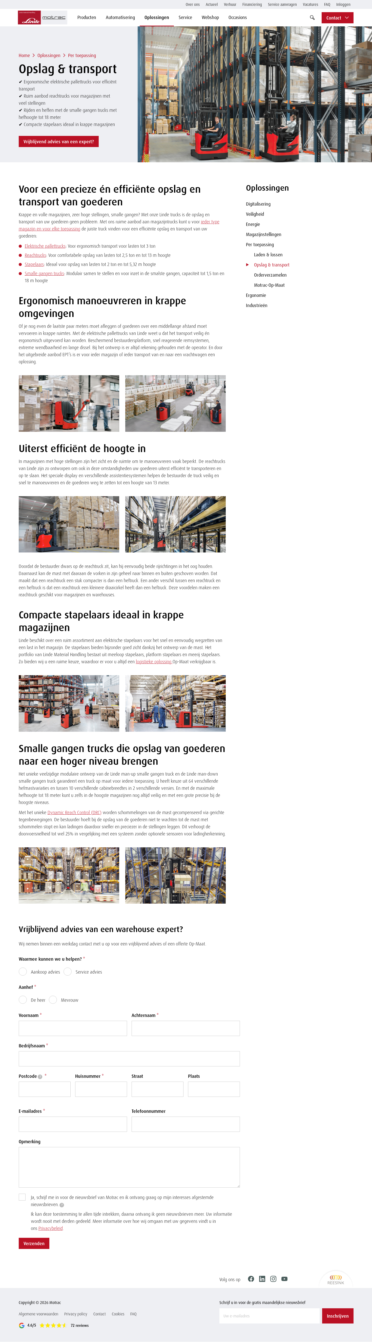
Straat (137, 1076)
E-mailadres (32, 1111)
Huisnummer (89, 1076)
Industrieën (256, 305)
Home (24, 55)
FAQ (327, 4)
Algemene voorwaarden (38, 1313)
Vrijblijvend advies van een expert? (59, 141)
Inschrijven (338, 1316)
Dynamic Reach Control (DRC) (74, 812)
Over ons (193, 4)
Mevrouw (69, 1000)
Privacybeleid (50, 1228)
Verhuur (230, 4)
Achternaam (145, 1015)
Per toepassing (82, 55)
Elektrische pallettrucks (45, 246)
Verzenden (34, 1243)
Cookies (118, 1313)
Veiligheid (255, 214)
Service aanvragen (282, 4)
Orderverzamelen (270, 275)
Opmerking (29, 1141)
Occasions (238, 17)
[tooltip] (40, 1077)
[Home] (42, 17)
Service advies (89, 972)
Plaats (194, 1076)
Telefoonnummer (149, 1111)
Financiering (252, 4)
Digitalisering (258, 204)
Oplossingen (156, 17)
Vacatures (310, 4)
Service (185, 17)
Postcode (33, 1076)
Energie (253, 224)
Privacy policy (75, 1313)
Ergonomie (256, 295)
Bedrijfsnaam (33, 1045)
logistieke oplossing (154, 661)
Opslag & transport (272, 264)
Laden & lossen (268, 254)
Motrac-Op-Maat (269, 285)
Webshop (210, 17)
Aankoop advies (45, 972)
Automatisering (120, 17)
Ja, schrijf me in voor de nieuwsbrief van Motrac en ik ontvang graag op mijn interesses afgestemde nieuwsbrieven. (122, 1200)
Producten (86, 17)
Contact (99, 1313)
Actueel (212, 4)
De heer (38, 1000)
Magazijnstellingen (263, 234)
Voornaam (30, 1015)
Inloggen (343, 4)
